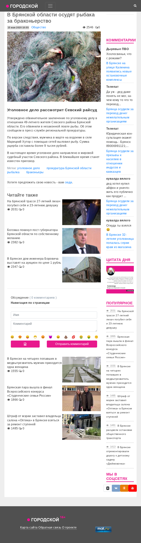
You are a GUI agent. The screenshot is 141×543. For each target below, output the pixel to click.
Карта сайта (28, 527)
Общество (38, 27)
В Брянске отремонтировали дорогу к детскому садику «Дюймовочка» (118, 455)
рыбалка (13, 172)
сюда (68, 182)
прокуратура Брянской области (69, 168)
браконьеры (35, 172)
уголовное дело (28, 168)
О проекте (69, 527)
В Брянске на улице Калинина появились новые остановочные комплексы (119, 71)
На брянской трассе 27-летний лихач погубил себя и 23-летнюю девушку (120, 319)
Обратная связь (49, 527)
